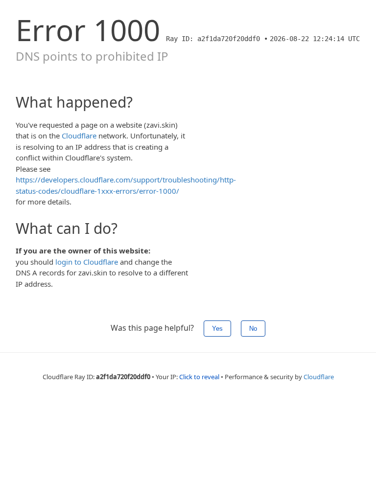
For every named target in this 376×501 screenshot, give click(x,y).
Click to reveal (199, 376)
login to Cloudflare (86, 262)
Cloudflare (79, 135)
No (253, 328)
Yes (217, 328)
